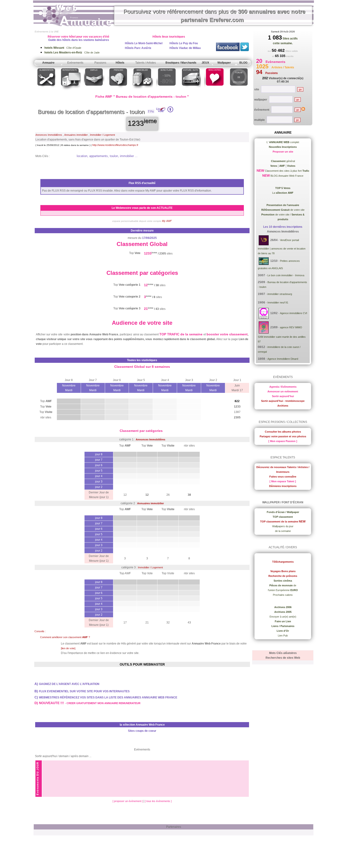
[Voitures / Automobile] (191, 90)
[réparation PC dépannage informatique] (70, 90)
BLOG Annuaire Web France (286, 175)
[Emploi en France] (94, 90)
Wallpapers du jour (282, 526)
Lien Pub (283, 635)
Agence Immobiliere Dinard (282, 358)
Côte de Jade (72, 52)
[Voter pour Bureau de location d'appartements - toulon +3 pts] (170, 111)
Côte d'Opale (62, 47)
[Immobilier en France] (142, 90)
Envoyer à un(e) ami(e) (283, 616)
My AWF (167, 220)
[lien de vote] (68, 648)
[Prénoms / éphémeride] (118, 90)
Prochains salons (283, 594)
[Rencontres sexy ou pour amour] (214, 90)
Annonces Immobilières (48, 134)
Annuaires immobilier (76, 134)
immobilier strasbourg (279, 294)
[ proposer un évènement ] (128, 801)
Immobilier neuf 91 (277, 302)
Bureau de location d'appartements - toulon (91, 112)
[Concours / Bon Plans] (167, 90)
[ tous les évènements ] (158, 801)
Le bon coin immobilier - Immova (285, 275)
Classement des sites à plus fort (286, 170)
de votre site (283, 209)
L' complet (283, 142)
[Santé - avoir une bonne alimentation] (46, 90)
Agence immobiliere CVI (293, 313)
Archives (282, 405)
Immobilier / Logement (102, 134)
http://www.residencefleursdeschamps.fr (115, 145)
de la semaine (283, 531)
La (282, 192)
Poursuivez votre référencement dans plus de (214, 15)
